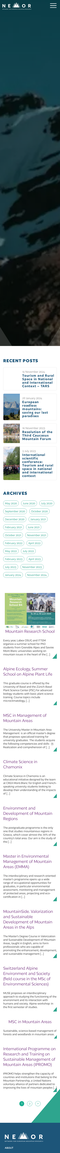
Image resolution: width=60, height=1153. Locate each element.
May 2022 (11, 551)
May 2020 (11, 503)
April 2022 (34, 543)
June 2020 (29, 503)
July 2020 (46, 503)
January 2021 (38, 519)
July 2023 (10, 567)
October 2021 (13, 535)
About (9, 1147)
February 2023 (14, 559)
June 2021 (34, 527)
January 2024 (13, 575)
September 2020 (15, 511)
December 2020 (14, 519)
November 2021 (36, 535)
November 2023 (32, 567)
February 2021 (13, 527)
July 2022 (28, 551)
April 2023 (34, 559)
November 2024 (37, 575)
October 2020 (39, 511)
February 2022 (13, 543)
